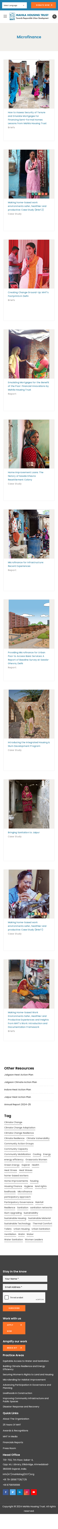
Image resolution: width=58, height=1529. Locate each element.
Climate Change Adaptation (19, 1127)
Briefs (11, 127)
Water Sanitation (13, 1239)
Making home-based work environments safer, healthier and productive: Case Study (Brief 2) (27, 206)
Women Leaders (34, 1239)
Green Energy (12, 1165)
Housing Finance (13, 1186)
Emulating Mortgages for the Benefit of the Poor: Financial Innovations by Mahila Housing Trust (28, 386)
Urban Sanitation (41, 1228)
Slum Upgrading (13, 1213)
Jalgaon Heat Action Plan (18, 1074)
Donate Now (43, 5)
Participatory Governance (18, 1202)
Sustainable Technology (17, 1223)
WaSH (21, 1234)
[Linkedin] (20, 1492)
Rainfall (39, 1202)
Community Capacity (16, 1149)
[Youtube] (34, 1492)
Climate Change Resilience (19, 1133)
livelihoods (10, 1191)
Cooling (37, 1154)
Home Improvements (16, 1181)
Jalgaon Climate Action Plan (20, 1082)
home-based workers (16, 1175)
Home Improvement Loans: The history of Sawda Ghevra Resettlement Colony (25, 476)
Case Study (15, 213)
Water (30, 1234)
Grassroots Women (36, 1159)
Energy (47, 1154)
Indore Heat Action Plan (17, 1089)
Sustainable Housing (15, 1218)
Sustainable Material (39, 1218)
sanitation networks (41, 1207)
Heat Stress (10, 1170)
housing (34, 1181)
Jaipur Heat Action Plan (17, 1097)
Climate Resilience (14, 1138)
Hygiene (28, 1186)
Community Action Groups (19, 1143)
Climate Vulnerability (38, 1138)
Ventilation (10, 1234)
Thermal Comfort (42, 1223)
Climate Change (13, 1122)
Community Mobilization (17, 1154)
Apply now (10, 1328)
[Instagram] (27, 1492)
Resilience (9, 1207)
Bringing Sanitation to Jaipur (24, 832)
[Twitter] (12, 1492)
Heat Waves (25, 1170)
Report (12, 393)
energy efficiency (14, 1159)
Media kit (12, 1348)
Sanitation (22, 1207)
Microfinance (25, 1191)
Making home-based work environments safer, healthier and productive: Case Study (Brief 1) (27, 926)
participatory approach (17, 1197)
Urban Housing (22, 1228)
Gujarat (26, 1165)
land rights (41, 1186)
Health (35, 1165)
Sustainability (31, 1213)
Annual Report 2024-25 (17, 1104)
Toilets (8, 1228)
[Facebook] (5, 1492)
